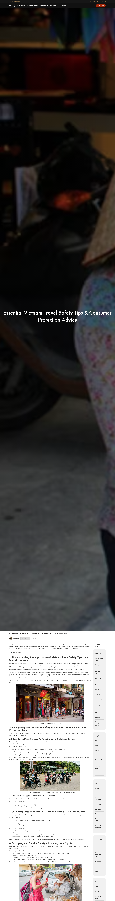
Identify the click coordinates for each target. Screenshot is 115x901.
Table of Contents (17, 652)
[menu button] (10, 5)
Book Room (101, 5)
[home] (14, 5)
